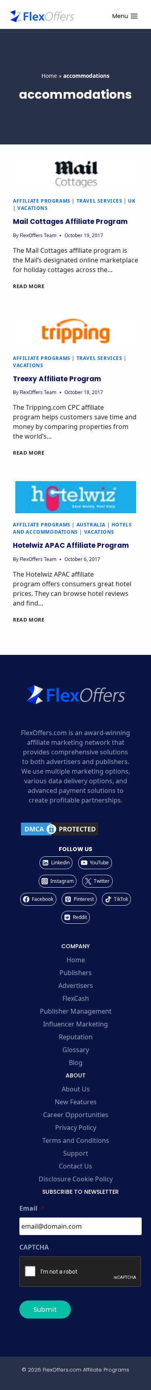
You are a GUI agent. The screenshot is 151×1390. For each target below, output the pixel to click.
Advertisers (75, 985)
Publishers (76, 972)
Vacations (32, 208)
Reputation (76, 1036)
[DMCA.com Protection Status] (75, 829)
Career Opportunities (75, 1114)
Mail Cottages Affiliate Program (70, 221)
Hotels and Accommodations (72, 528)
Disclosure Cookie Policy (76, 1179)
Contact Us (75, 1166)
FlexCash (75, 998)
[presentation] (75, 173)
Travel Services (99, 200)
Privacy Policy (75, 1127)
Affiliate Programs (41, 200)
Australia (91, 524)
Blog (76, 1062)
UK (131, 200)
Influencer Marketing (75, 1024)
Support (75, 1153)
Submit (45, 1309)
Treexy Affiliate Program (57, 379)
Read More (29, 286)
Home (49, 75)
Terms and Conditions (75, 1140)
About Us (76, 1089)
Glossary (75, 1049)
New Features (76, 1101)
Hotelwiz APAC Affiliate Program (71, 545)
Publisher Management (76, 1011)
